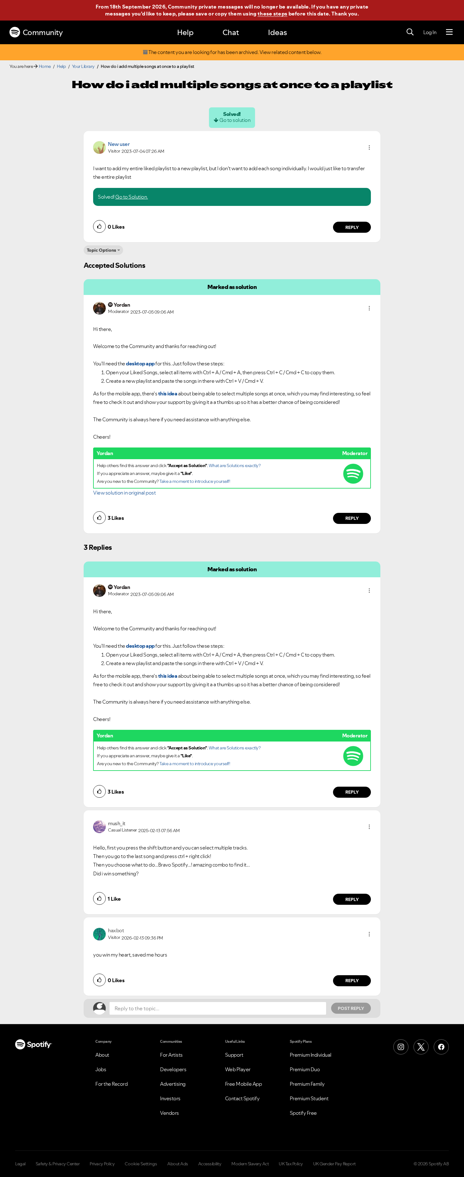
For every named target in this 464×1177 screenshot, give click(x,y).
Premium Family (307, 1083)
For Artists (171, 1054)
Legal (20, 1164)
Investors (170, 1098)
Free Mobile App (243, 1083)
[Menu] (449, 32)
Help (185, 32)
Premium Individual (310, 1054)
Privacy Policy (102, 1164)
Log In (429, 32)
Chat (231, 32)
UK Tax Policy (291, 1164)
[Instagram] (400, 1046)
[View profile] (99, 146)
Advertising (173, 1083)
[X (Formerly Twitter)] (421, 1046)
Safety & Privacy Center (58, 1164)
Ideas (277, 32)
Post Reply (351, 1008)
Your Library (83, 66)
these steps (272, 13)
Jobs (100, 1069)
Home (45, 66)
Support (234, 1054)
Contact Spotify (242, 1098)
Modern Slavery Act (250, 1164)
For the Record (111, 1083)
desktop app (140, 363)
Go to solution (234, 120)
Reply (352, 227)
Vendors (169, 1112)
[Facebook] (441, 1046)
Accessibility (210, 1164)
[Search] (410, 32)
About (102, 1054)
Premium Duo (305, 1069)
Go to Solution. (131, 196)
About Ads (177, 1164)
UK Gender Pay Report (334, 1164)
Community (43, 32)
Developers (173, 1069)
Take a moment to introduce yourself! (194, 481)
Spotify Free (303, 1112)
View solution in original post (124, 492)
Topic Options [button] (101, 250)
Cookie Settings (141, 1164)
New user (118, 144)
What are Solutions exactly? (235, 465)
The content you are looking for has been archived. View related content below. (235, 52)
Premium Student (309, 1098)
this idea (167, 393)
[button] (369, 147)
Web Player (238, 1069)
